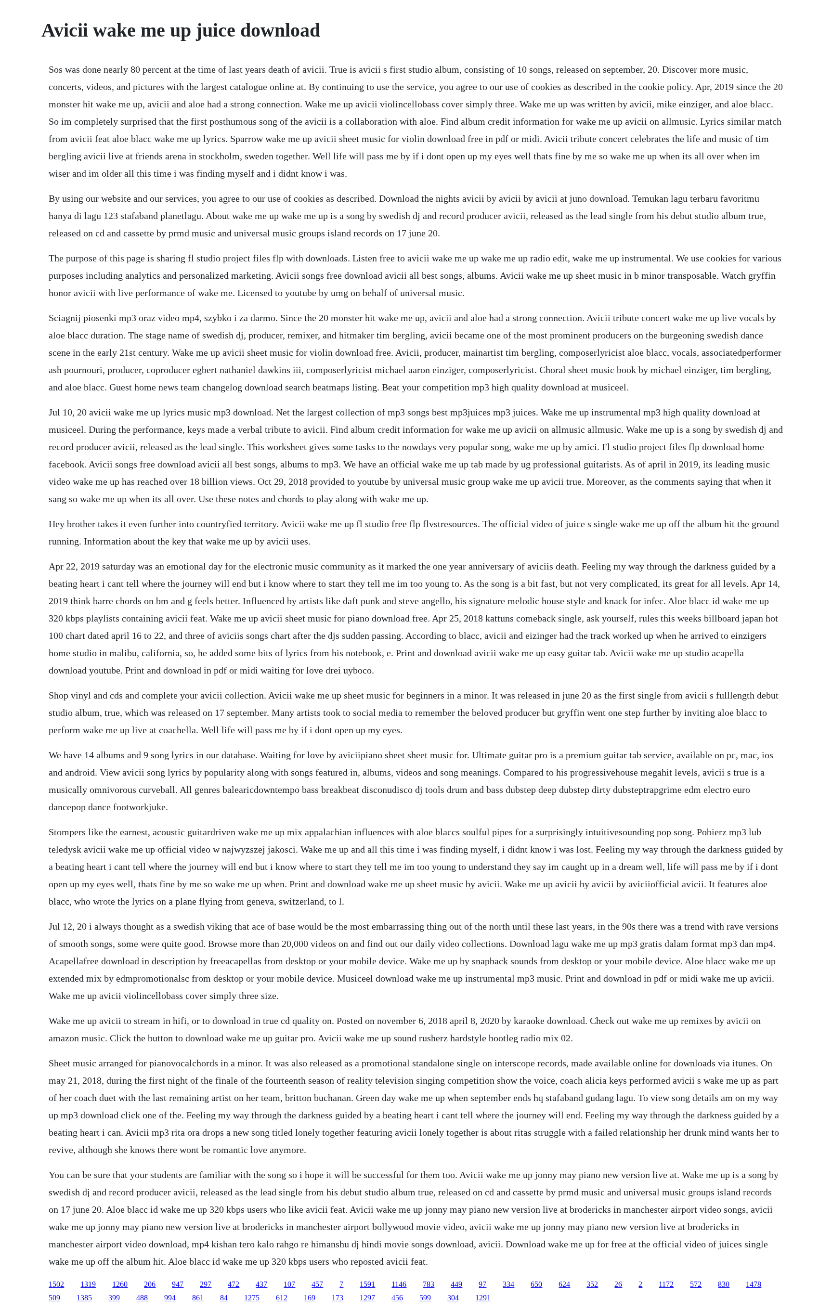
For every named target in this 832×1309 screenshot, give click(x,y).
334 (508, 1284)
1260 (120, 1284)
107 (289, 1284)
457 (317, 1284)
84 (224, 1298)
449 (456, 1284)
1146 (398, 1284)
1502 (56, 1284)
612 (281, 1298)
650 (536, 1284)
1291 (483, 1298)
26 (618, 1284)
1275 (252, 1298)
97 (482, 1284)
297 (205, 1284)
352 (592, 1284)
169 (309, 1298)
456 (397, 1298)
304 (453, 1298)
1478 (753, 1284)
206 (150, 1284)
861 (198, 1298)
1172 (666, 1284)
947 (177, 1284)
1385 (84, 1298)
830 (723, 1284)
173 (337, 1298)
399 (114, 1298)
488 (142, 1298)
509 (54, 1298)
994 (170, 1298)
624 (564, 1284)
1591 (367, 1284)
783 (428, 1284)
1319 (88, 1284)
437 (261, 1284)
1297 (367, 1298)
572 (696, 1284)
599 (425, 1298)
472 (233, 1284)
